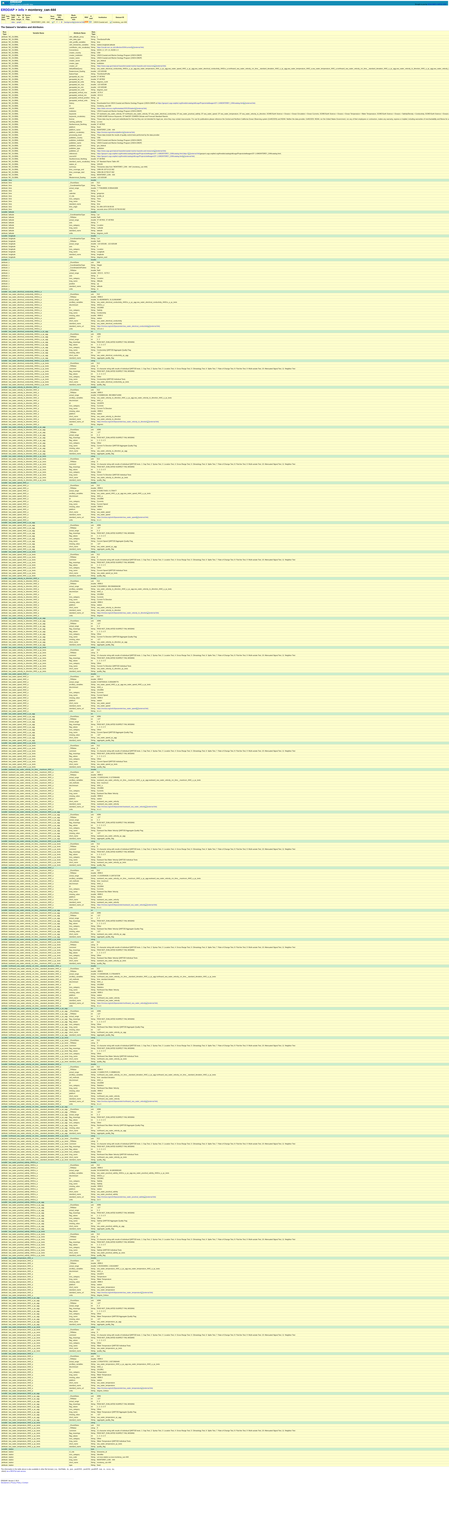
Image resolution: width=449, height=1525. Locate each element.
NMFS (434, 4)
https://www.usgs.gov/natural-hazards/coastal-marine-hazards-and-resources (125, 66)
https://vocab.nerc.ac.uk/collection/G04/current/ (114, 47)
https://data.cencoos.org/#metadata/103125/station (116, 108)
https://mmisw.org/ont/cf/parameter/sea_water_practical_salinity (120, 1197)
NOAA (430, 4)
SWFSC (440, 4)
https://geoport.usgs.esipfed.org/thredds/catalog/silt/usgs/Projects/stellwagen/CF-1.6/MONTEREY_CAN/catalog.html (200, 103)
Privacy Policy (16, 1483)
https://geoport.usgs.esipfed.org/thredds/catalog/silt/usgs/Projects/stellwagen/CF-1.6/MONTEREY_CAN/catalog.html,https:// (142, 153)
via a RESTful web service (16, 1471)
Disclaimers (5, 1483)
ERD (444, 4)
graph (19, 22)
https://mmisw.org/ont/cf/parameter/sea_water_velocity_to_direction (122, 422)
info (21, 10)
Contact (25, 1483)
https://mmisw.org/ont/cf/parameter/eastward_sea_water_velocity (121, 807)
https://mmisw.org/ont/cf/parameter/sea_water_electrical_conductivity (122, 326)
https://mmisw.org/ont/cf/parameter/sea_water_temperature (119, 1292)
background (68, 22)
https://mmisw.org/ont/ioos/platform (110, 132)
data (13, 22)
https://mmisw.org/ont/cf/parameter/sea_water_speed (116, 517)
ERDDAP (7, 10)
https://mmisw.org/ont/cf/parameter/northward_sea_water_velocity (121, 1003)
